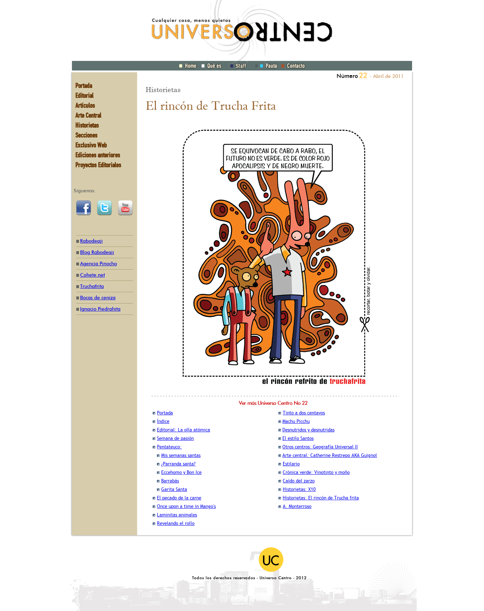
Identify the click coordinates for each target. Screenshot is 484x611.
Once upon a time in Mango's (186, 506)
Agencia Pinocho (98, 264)
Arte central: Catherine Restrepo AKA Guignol (329, 455)
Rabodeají (91, 241)
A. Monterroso (297, 506)
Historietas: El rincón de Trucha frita (321, 497)
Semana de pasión (175, 438)
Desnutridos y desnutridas (308, 429)
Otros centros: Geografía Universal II (320, 446)
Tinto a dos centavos (304, 412)
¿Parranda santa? (178, 463)
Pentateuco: (169, 446)
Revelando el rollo (176, 523)
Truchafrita (92, 286)
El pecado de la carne (179, 497)
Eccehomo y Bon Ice (181, 472)
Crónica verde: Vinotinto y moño (316, 472)
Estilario (291, 463)
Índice (163, 421)
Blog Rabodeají (97, 252)
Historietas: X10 (299, 489)
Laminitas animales (177, 514)
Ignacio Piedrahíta (100, 309)
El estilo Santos (298, 438)
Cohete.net (92, 275)
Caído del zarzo (299, 480)
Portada (165, 412)
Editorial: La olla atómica (183, 429)
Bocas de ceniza (98, 298)
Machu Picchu (296, 421)
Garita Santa (174, 489)
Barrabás (170, 480)
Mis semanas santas (181, 455)
